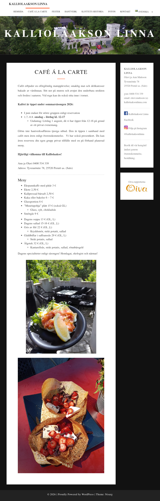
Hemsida (18, 11)
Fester (56, 11)
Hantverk (71, 11)
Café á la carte (37, 11)
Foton (111, 11)
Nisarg (109, 494)
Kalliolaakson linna (28, 4)
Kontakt (125, 11)
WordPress (88, 494)
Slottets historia (92, 11)
